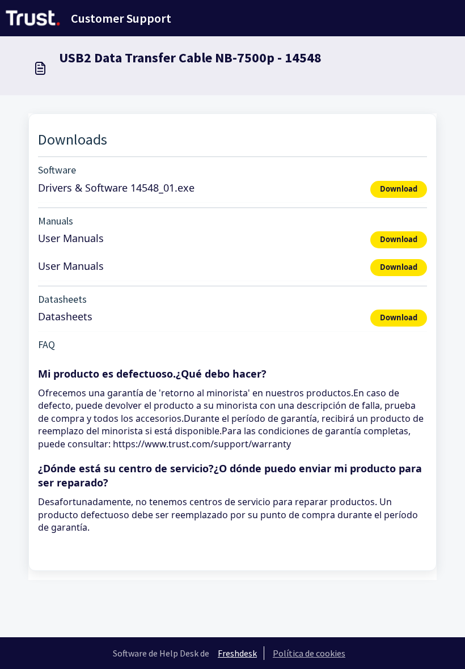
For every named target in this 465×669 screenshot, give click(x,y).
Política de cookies (309, 653)
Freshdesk (237, 653)
